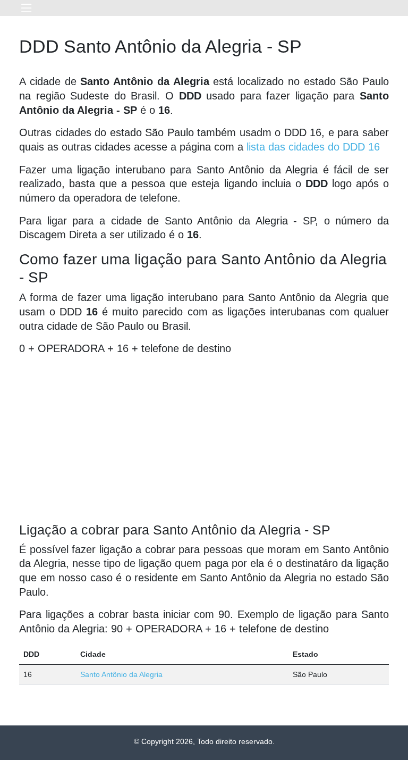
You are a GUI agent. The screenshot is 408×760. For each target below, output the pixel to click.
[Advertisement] (204, 438)
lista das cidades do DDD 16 (313, 147)
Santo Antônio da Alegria (121, 674)
